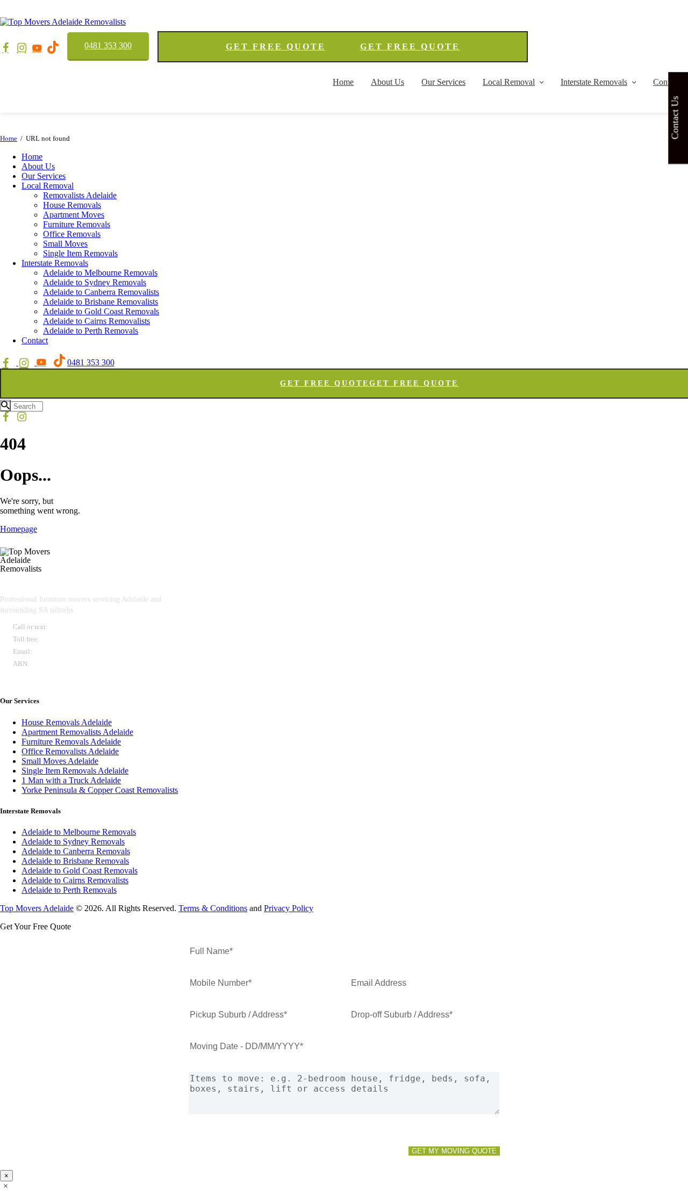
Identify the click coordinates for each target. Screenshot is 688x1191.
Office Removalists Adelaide (70, 751)
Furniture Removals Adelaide (71, 741)
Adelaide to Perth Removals (69, 889)
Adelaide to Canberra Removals (76, 851)
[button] (6, 1185)
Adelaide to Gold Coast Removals (80, 870)
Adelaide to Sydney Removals (73, 841)
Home (8, 138)
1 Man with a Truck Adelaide (71, 780)
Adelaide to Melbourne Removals (79, 831)
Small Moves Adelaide (60, 761)
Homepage (18, 528)
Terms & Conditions (212, 908)
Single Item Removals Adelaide (75, 770)
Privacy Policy (288, 908)
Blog (20, 679)
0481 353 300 (108, 45)
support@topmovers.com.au (77, 651)
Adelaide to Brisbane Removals (75, 860)
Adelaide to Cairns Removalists (75, 880)
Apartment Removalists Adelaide (77, 732)
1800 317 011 (62, 639)
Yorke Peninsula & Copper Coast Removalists (100, 790)
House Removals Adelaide (67, 722)
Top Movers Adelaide (37, 908)
